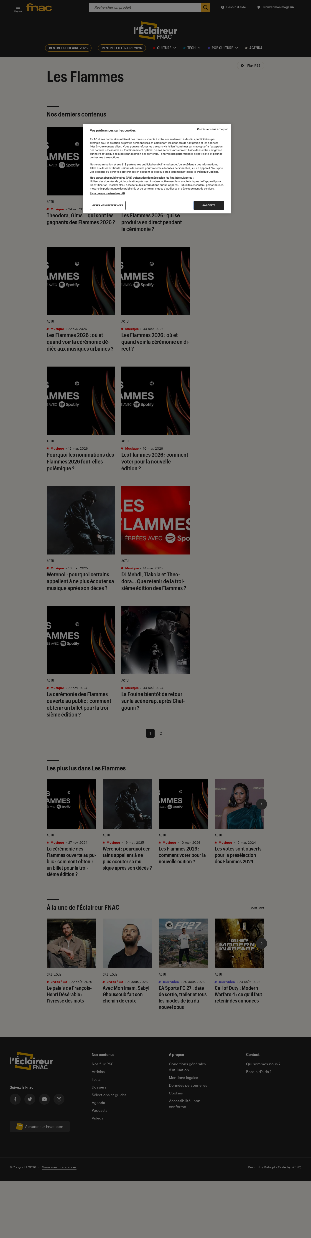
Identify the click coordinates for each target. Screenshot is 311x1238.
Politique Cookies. (207, 171)
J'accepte (208, 205)
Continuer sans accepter (212, 129)
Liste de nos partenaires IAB (107, 193)
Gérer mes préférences (107, 205)
